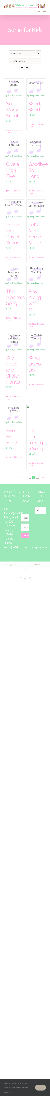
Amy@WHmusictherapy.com (25, 547)
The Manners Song (15, 297)
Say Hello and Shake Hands (13, 370)
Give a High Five (12, 170)
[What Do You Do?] (36, 342)
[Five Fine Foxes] (14, 415)
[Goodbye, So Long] (36, 149)
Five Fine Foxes (12, 436)
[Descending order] (38, 53)
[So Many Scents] (14, 88)
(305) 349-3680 (9, 534)
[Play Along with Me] (36, 276)
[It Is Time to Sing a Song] (36, 415)
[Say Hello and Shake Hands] (14, 342)
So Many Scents (13, 109)
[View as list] (27, 67)
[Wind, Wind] (36, 88)
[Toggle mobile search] (39, 10)
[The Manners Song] (14, 276)
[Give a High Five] (14, 149)
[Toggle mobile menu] (44, 10)
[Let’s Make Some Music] (36, 209)
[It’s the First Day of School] (14, 209)
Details (19, 130)
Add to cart (10, 131)
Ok (40, 1088)
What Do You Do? (36, 364)
